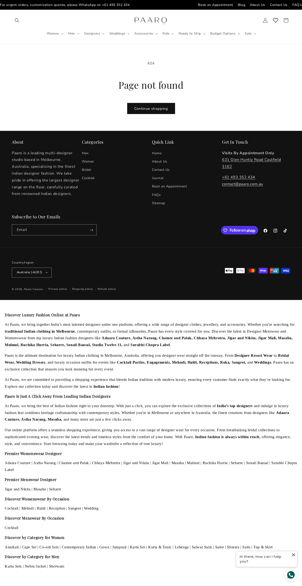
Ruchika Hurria (215, 463)
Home (156, 153)
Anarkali (12, 547)
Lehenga (182, 547)
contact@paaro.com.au (242, 183)
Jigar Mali (160, 463)
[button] (17, 20)
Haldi (41, 508)
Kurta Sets (13, 566)
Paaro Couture (33, 289)
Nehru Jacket (35, 566)
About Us (257, 5)
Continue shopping (151, 108)
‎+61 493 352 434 (238, 177)
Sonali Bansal (257, 463)
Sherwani (56, 566)
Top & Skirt (263, 547)
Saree (219, 547)
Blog (241, 5)
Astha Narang (44, 463)
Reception (57, 508)
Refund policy (107, 289)
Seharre (237, 463)
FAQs (156, 194)
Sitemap (158, 203)
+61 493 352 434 (116, 5)
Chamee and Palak (74, 463)
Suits (246, 547)
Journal (158, 178)
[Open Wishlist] (275, 20)
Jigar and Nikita (136, 463)
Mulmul (193, 463)
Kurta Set (137, 547)
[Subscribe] (91, 230)
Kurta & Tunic (160, 547)
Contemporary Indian (79, 547)
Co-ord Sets (49, 547)
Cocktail (88, 178)
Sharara (233, 547)
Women (88, 161)
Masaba (178, 463)
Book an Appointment (215, 5)
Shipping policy (82, 289)
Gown (104, 547)
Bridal (86, 169)
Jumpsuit (119, 547)
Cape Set (29, 547)
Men (85, 153)
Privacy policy (57, 289)
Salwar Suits (202, 547)
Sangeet (74, 508)
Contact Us (279, 5)
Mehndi (27, 508)
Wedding (91, 508)
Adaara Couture (17, 463)
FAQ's (297, 5)
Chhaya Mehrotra (106, 463)
